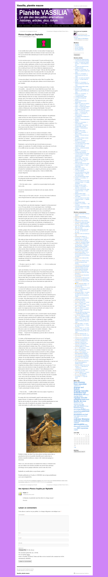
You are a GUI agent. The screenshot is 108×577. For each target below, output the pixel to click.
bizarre (63, 480)
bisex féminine (79, 382)
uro (78, 427)
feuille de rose (80, 400)
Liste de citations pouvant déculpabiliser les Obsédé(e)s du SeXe (82, 362)
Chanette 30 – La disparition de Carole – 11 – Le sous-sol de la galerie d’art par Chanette (82, 249)
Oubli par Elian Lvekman (79, 167)
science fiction (83, 416)
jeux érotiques (21, 482)
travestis (83, 426)
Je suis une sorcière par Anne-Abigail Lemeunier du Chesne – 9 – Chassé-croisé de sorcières (82, 155)
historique (86, 406)
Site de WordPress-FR (79, 49)
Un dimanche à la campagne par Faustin (27, 31)
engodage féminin (78, 396)
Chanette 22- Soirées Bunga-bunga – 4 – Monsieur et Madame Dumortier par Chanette (82, 245)
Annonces (56, 26)
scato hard (85, 414)
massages (87, 409)
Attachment (20, 548)
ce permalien (49, 482)
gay (83, 404)
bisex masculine (80, 383)
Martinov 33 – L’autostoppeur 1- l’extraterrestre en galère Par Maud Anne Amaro (82, 91)
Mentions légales (81, 26)
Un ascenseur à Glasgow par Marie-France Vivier (58, 31)
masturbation (78, 411)
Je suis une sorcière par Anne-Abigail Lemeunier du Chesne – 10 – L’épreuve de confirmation (82, 145)
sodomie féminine (81, 418)
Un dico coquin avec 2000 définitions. (81, 38)
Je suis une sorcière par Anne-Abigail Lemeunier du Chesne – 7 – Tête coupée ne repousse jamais (82, 173)
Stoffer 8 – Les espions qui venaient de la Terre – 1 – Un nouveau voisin (82, 285)
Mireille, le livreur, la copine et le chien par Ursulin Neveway (82, 262)
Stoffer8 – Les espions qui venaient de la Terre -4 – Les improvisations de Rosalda (82, 79)
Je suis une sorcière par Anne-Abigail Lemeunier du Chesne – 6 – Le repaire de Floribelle (82, 182)
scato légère (77, 416)
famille (83, 399)
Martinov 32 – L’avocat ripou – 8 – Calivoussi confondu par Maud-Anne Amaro (82, 83)
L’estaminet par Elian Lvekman (81, 96)
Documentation (27, 26)
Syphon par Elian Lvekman (80, 130)
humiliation (77, 407)
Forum (50, 26)
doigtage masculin (81, 390)
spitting (86, 424)
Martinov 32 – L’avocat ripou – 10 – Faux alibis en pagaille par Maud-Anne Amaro (82, 71)
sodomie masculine (81, 420)
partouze (85, 410)
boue (66, 480)
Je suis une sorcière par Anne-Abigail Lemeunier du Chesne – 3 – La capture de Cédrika (82, 208)
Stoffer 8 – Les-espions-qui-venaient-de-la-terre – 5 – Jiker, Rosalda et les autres (82, 64)
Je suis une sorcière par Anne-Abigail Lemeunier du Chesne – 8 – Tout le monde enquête (82, 165)
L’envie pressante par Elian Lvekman (82, 176)
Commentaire (21, 514)
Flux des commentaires (79, 48)
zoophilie (76, 430)
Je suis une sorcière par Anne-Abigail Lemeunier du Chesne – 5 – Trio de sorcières (82, 191)
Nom (19, 532)
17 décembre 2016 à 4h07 (28, 494)
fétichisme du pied (78, 403)
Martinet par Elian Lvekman (80, 193)
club (80, 385)
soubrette (76, 422)
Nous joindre (66, 26)
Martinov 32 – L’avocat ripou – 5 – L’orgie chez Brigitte (81, 376)
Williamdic (77, 220)
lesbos (26, 482)
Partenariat (73, 26)
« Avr (75, 447)
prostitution (78, 414)
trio (29, 482)
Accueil (20, 26)
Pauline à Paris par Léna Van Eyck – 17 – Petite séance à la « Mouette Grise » (82, 366)
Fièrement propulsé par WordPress (82, 573)
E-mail (20, 538)
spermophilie (79, 424)
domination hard (80, 392)
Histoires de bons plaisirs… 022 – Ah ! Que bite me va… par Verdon (82, 231)
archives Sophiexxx (57, 480)
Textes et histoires (36, 26)
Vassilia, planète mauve (30, 5)
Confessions (34, 480)
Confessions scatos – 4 (83, 333)
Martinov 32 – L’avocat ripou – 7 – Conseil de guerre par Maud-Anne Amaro (81, 75)
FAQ (61, 26)
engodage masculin (80, 397)
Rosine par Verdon (78, 87)
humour (82, 407)
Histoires (39, 480)
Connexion (77, 45)
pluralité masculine (78, 412)
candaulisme (76, 385)
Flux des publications (79, 47)
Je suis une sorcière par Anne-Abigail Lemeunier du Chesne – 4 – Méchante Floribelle (82, 199)
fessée (87, 399)
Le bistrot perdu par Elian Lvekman (81, 86)
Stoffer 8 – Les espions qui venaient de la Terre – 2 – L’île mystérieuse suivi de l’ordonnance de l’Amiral (82, 108)
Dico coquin (44, 26)
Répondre (25, 500)
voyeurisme (84, 428)
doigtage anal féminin (79, 388)
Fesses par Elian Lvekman (80, 202)
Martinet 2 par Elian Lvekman (80, 185)
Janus (34, 36)
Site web (20, 543)
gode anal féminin (79, 406)
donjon (87, 394)
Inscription (77, 44)
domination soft (79, 394)
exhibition (77, 399)
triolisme (75, 428)
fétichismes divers (78, 404)
